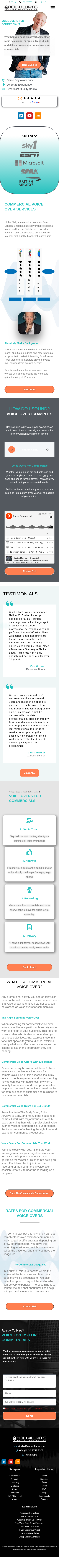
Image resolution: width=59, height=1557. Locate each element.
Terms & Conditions (39, 1549)
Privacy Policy (26, 1549)
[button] (52, 7)
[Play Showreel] (11, 449)
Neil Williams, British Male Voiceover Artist (35, 1546)
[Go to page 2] (44, 299)
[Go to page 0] (15, 299)
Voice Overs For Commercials (30, 465)
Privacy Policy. (49, 1409)
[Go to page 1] (29, 299)
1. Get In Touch (29, 829)
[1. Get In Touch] (29, 821)
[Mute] (48, 450)
